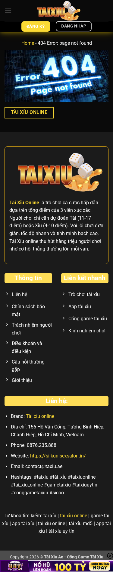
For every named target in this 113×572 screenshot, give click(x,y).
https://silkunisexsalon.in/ (58, 456)
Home (27, 43)
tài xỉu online (73, 516)
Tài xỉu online (40, 416)
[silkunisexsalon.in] (56, 10)
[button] (8, 10)
